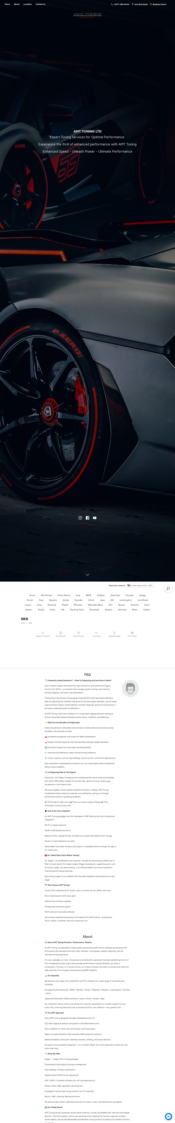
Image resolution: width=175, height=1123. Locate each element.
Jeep (102, 600)
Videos (146, 609)
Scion (147, 605)
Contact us (40, 4)
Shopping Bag (114, 636)
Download (94, 609)
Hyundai (78, 600)
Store (7, 4)
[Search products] (168, 588)
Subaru (28, 609)
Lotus (39, 605)
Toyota (41, 609)
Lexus (28, 605)
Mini (110, 605)
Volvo (52, 609)
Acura (32, 595)
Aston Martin (64, 595)
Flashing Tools (77, 609)
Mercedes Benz (95, 605)
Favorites (96, 636)
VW (62, 609)
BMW (88, 595)
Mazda (65, 605)
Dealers (108, 609)
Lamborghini (126, 600)
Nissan (121, 605)
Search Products (43, 636)
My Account (61, 636)
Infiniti (91, 600)
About (17, 4)
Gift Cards (132, 636)
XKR (30, 623)
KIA (112, 600)
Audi (78, 595)
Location (28, 4)
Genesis (53, 600)
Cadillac (101, 595)
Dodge (143, 595)
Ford (41, 600)
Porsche (135, 605)
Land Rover (143, 600)
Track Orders (78, 636)
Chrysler (130, 595)
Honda (65, 600)
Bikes (134, 609)
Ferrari (30, 600)
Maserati (52, 605)
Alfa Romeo (46, 595)
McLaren (78, 605)
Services (122, 609)
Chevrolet (115, 595)
